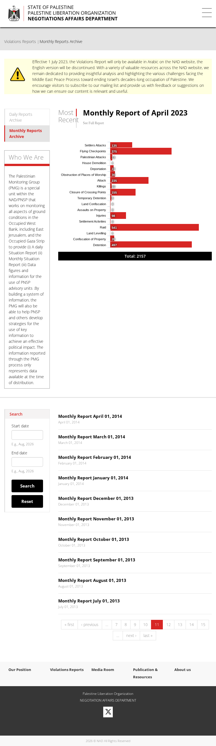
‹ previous (89, 624)
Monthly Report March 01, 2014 (91, 436)
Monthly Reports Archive (25, 133)
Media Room (102, 669)
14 (191, 624)
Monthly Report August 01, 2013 (92, 580)
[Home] (92, 13)
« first (69, 624)
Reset (27, 501)
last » (147, 635)
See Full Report (93, 123)
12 (168, 624)
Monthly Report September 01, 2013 (96, 560)
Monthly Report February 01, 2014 (94, 457)
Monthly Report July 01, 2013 (89, 601)
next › (131, 635)
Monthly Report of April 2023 (135, 113)
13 (180, 624)
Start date (20, 425)
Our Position (19, 669)
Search (27, 486)
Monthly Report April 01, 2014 (90, 416)
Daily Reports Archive (20, 117)
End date (19, 452)
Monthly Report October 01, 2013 (93, 539)
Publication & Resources (145, 673)
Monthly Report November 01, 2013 (96, 518)
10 (145, 624)
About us (182, 669)
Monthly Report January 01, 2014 (93, 477)
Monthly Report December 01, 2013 (96, 498)
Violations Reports (20, 41)
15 (203, 624)
